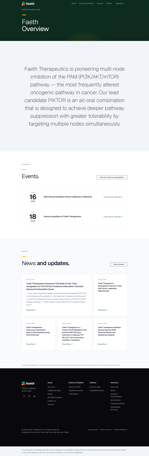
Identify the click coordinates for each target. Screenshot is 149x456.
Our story (51, 387)
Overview (114, 387)
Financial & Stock (118, 403)
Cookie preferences (120, 430)
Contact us (52, 401)
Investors (119, 3)
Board (50, 394)
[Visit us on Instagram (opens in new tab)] (29, 396)
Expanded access (97, 390)
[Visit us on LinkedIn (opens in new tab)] (34, 396)
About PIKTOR (74, 387)
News (113, 390)
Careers (109, 3)
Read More (30, 310)
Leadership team (54, 390)
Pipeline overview (76, 390)
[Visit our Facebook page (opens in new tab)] (24, 396)
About (73, 3)
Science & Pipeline (86, 3)
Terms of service (106, 430)
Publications (74, 394)
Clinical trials (95, 387)
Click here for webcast (112, 197)
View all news (118, 264)
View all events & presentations (112, 177)
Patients (100, 3)
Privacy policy (93, 430)
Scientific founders (55, 397)
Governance (115, 400)
